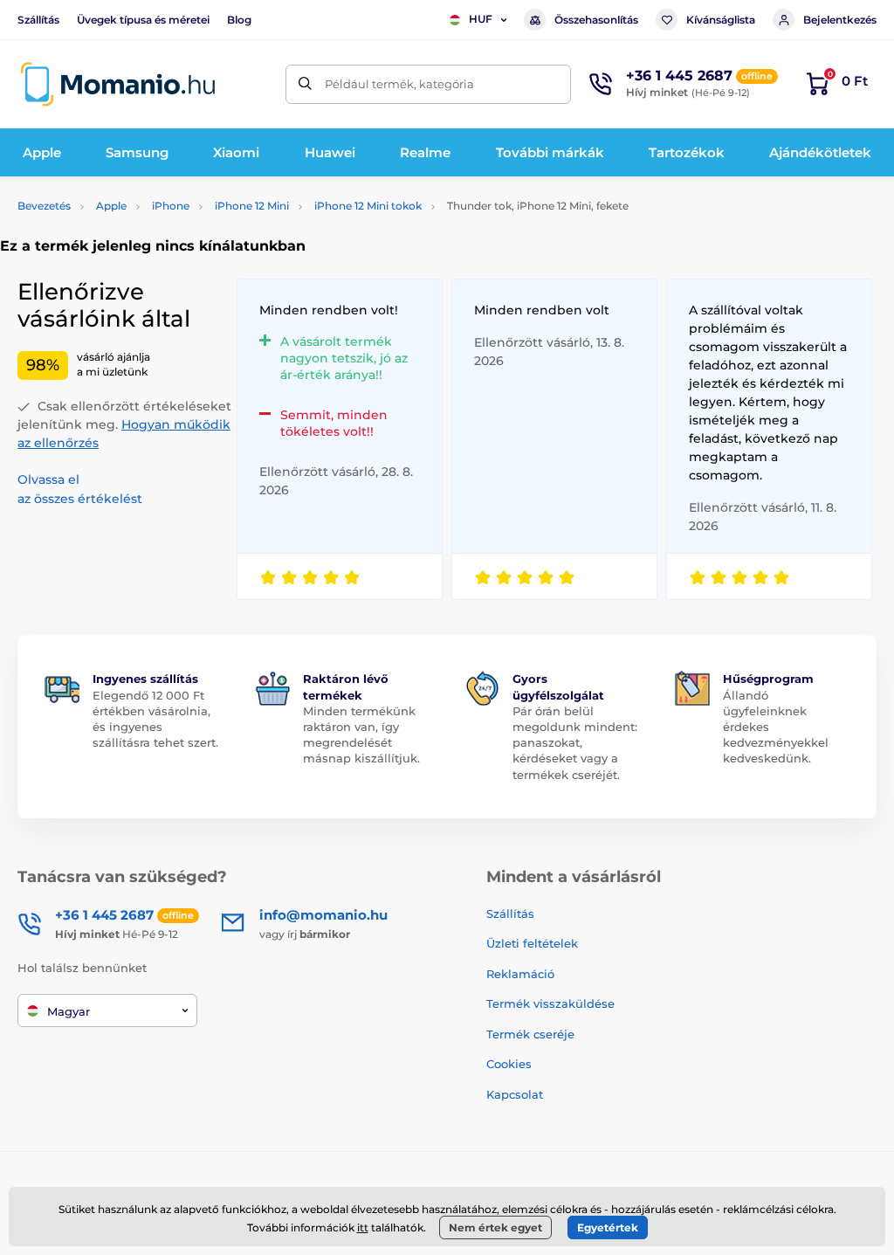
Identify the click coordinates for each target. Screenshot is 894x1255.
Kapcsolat (514, 1094)
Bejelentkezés (840, 19)
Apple (111, 205)
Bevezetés (44, 205)
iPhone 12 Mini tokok (368, 205)
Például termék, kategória (399, 84)
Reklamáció (520, 974)
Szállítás (38, 19)
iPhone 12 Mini (252, 205)
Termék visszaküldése (550, 1003)
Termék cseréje (530, 1034)
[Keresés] (305, 84)
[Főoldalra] (117, 84)
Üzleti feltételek (532, 943)
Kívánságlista (720, 19)
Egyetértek (607, 1227)
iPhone (170, 205)
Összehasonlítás (596, 19)
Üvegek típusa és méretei (143, 19)
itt (362, 1227)
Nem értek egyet (495, 1227)
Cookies (509, 1064)
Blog (239, 19)
